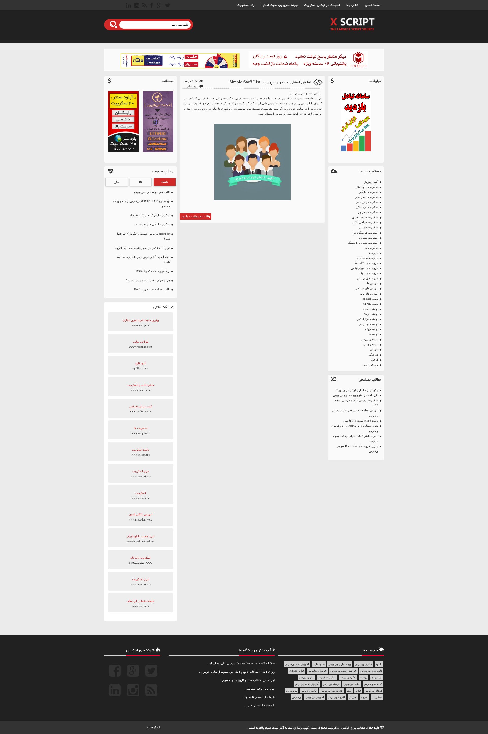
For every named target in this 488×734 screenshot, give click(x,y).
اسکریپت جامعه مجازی (365, 217)
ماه (140, 182)
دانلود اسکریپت (327, 677)
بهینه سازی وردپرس (339, 664)
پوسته (363, 677)
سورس (374, 349)
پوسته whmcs (370, 308)
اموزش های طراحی (366, 288)
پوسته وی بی (370, 344)
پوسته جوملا (371, 313)
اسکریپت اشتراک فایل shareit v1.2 (150, 215)
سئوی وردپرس (363, 664)
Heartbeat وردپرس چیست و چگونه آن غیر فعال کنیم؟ (143, 236)
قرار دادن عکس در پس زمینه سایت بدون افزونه (142, 247)
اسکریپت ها (371, 247)
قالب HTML (296, 670)
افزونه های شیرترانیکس (364, 268)
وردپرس (296, 697)
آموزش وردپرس (314, 697)
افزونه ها (373, 252)
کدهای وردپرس (373, 690)
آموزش (353, 697)
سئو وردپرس (306, 677)
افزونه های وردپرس (367, 278)
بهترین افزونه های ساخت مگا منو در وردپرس (357, 449)
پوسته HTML (370, 303)
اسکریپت (377, 697)
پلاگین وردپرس (348, 677)
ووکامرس (291, 690)
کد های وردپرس (373, 683)
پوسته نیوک (371, 329)
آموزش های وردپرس (307, 683)
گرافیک (374, 359)
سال (116, 182)
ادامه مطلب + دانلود (193, 216)
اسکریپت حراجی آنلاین (365, 222)
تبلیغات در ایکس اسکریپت (322, 5)
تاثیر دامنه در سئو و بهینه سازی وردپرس (355, 395)
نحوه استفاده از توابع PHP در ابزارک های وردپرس (354, 428)
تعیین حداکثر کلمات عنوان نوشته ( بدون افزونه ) (355, 438)
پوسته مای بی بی (368, 324)
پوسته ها (373, 334)
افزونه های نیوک (369, 273)
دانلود (379, 664)
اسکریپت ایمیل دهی (367, 202)
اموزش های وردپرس (297, 664)
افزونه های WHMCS (366, 263)
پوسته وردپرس (369, 339)
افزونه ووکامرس (317, 670)
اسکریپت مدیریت (368, 237)
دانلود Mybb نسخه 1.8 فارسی (360, 420)
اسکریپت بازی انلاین (366, 207)
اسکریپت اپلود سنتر (367, 186)
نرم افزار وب (370, 364)
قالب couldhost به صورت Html (152, 289)
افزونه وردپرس (336, 697)
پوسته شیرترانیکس (367, 318)
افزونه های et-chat (367, 257)
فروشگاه (373, 354)
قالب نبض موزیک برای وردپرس (152, 191)
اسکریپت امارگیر (368, 191)
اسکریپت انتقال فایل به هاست (152, 224)
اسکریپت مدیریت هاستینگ (363, 242)
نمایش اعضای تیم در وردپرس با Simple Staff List (270, 82)
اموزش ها (372, 283)
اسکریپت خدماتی (368, 227)
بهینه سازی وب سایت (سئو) (279, 5)
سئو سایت (319, 664)
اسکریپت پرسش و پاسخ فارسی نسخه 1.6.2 (356, 403)
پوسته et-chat (370, 298)
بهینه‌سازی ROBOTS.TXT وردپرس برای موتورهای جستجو (141, 204)
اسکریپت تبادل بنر (368, 212)
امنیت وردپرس (351, 683)
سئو (349, 690)
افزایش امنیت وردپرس (343, 670)
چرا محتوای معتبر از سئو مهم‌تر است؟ (148, 280)
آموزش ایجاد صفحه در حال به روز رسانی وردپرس (355, 413)
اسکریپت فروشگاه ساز (365, 232)
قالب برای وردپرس (371, 670)
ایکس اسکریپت (339, 728)
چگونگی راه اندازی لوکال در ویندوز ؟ (357, 390)
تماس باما (352, 5)
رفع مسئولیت (246, 5)
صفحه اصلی (372, 5)
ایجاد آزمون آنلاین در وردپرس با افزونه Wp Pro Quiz (143, 259)
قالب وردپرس (309, 690)
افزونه (364, 697)
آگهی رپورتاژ (371, 181)
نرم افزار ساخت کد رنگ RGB (153, 271)
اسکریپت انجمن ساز (366, 196)
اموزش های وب (369, 293)
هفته (164, 182)
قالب (358, 690)
